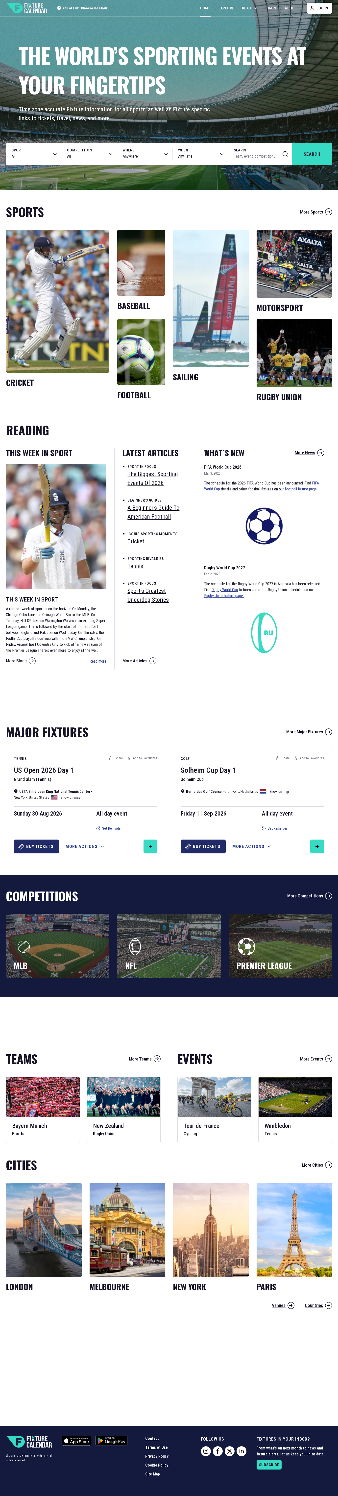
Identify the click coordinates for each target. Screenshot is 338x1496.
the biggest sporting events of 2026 (152, 478)
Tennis (20, 758)
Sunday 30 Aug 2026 (38, 813)
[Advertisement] (169, 695)
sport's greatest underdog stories (148, 595)
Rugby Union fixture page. (224, 595)
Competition (79, 150)
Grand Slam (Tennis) (32, 779)
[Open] (54, 154)
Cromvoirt (231, 791)
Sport (17, 150)
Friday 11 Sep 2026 (203, 813)
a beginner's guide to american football (153, 512)
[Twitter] (230, 1451)
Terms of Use (156, 1447)
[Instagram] (206, 1451)
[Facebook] (218, 1451)
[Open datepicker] (222, 154)
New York (20, 797)
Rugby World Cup (225, 589)
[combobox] (28, 156)
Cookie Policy (156, 1465)
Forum (271, 8)
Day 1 (66, 770)
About (291, 8)
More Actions (81, 846)
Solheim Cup (199, 770)
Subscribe (269, 1465)
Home (205, 8)
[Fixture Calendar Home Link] (26, 8)
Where (129, 150)
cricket (135, 541)
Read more (98, 661)
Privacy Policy (157, 1456)
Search (241, 150)
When (183, 150)
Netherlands (249, 791)
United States (39, 797)
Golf (185, 758)
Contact (152, 1438)
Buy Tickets (39, 846)
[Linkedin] (241, 1451)
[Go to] (150, 846)
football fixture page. (301, 489)
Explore (226, 8)
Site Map (152, 1474)
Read (246, 8)
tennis (135, 566)
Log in (322, 8)
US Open (26, 770)
